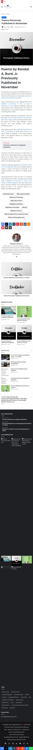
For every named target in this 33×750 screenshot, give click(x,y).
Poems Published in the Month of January (23, 319)
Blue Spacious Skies (24, 194)
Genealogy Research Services (11, 737)
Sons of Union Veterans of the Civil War (20, 705)
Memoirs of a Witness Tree (14, 729)
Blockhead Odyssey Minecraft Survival (16, 739)
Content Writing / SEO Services (16, 734)
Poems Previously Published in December (14, 1)
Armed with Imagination (7, 694)
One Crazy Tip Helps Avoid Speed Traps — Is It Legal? (20, 355)
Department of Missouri (14, 697)
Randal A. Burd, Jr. (7, 27)
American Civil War (15, 691)
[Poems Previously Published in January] (16, 624)
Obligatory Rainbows (16, 204)
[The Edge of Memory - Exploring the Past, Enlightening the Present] (8, 6)
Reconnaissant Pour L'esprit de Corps (16, 214)
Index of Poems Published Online (16, 732)
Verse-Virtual (5, 707)
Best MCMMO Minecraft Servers (9, 716)
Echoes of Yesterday (17, 197)
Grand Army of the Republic (8, 699)
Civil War (27, 694)
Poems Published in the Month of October (23, 341)
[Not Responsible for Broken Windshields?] (5, 364)
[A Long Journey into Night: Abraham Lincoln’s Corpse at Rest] (6, 624)
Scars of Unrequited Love (16, 217)
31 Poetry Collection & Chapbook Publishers (7, 316)
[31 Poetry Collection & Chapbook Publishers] (8, 310)
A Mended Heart (9, 194)
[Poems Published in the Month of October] (24, 332)
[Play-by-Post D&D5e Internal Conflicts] (5, 372)
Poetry (8, 14)
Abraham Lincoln (5, 691)
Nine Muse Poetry (16, 200)
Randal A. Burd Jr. (16, 210)
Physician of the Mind (12, 207)
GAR (30, 697)
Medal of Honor (5, 702)
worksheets (12, 707)
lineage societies (19, 699)
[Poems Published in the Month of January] (24, 311)
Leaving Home (25, 729)
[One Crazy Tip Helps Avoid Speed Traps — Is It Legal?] (5, 357)
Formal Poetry (24, 697)
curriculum (4, 697)
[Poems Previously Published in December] (8, 332)
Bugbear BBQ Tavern (24, 737)
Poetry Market (19, 702)
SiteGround (26, 727)
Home (4, 14)
